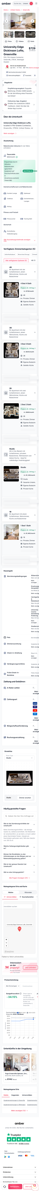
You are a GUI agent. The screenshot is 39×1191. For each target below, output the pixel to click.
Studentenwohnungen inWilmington (14, 1104)
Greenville (26, 10)
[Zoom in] (6, 939)
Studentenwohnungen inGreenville (14, 1100)
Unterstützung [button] (8, 1177)
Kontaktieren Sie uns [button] (10, 1182)
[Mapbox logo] (9, 951)
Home (6, 10)
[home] (6, 3)
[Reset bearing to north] (6, 946)
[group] (19, 778)
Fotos (10, 41)
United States (15, 10)
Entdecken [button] (7, 1172)
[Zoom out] (6, 942)
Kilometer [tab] (28, 892)
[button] (23, 3)
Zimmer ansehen (25, 798)
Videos (21, 41)
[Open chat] (35, 1187)
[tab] (10, 896)
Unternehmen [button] (8, 1167)
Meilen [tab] (10, 892)
